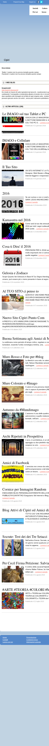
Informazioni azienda (33, 642)
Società (35, 8)
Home (5, 2)
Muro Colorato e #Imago (19, 383)
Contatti (5, 640)
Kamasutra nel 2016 (16, 219)
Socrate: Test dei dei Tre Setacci (24, 536)
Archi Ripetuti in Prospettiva (22, 436)
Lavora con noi (8, 642)
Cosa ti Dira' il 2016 (16, 246)
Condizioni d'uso (32, 640)
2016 (5, 193)
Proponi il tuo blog (18, 2)
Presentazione (31, 637)
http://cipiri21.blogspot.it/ (10, 90)
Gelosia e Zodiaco (15, 272)
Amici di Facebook (15, 462)
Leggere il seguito (31, 202)
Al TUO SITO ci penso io (20, 291)
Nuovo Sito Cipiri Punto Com (23, 317)
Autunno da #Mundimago (20, 409)
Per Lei (35, 12)
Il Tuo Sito (9, 166)
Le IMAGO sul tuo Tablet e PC (24, 113)
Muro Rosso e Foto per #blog (22, 356)
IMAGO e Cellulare (16, 140)
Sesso (44, 12)
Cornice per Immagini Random (24, 489)
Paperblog (14, 10)
